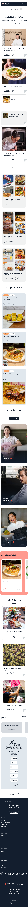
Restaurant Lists (5, 822)
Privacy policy (14, 891)
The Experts (4, 824)
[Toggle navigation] (24, 3)
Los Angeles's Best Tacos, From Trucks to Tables (12, 200)
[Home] (5, 3)
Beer (15, 762)
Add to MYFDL (11, 204)
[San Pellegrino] (20, 884)
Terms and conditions (14, 889)
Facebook (3, 862)
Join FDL (3, 853)
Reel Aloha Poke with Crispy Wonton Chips (12, 374)
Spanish (15, 780)
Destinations (4, 826)
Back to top (12, 794)
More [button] (7, 107)
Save (12, 54)
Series (2, 839)
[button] (19, 3)
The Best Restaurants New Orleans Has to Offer (13, 237)
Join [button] (22, 3)
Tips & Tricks (4, 841)
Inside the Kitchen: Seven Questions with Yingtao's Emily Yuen (13, 154)
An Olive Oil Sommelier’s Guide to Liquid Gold (12, 669)
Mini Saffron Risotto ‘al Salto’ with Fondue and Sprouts (14, 298)
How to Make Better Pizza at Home (13, 705)
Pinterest (3, 867)
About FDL (3, 851)
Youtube (3, 865)
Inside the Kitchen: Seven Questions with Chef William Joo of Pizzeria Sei (13, 49)
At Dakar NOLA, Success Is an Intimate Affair (16, 115)
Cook (8, 303)
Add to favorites (4, 107)
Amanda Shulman (6, 458)
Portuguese (15, 767)
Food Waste (15, 771)
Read (7, 54)
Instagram (4, 860)
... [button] (18, 205)
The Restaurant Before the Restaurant (13, 86)
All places (4, 828)
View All (15, 418)
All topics (3, 843)
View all (14, 171)
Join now (15, 812)
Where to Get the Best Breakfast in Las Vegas (13, 273)
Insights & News (13, 9)
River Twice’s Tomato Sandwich (11, 336)
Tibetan (15, 758)
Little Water (14, 99)
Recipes (3, 837)
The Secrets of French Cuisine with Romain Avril (11, 726)
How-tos (15, 775)
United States (14, 903)
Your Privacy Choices (14, 893)
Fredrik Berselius (6, 499)
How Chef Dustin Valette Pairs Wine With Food (13, 632)
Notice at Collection (14, 896)
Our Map (3, 820)
